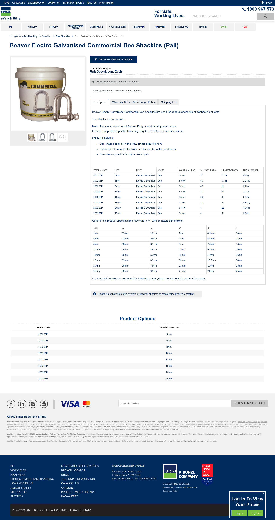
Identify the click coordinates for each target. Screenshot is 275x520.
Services (16, 496)
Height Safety (20, 487)
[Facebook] (11, 404)
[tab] (99, 102)
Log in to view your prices (115, 59)
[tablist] (178, 192)
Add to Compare (102, 68)
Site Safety (18, 492)
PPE (12, 466)
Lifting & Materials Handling (32, 479)
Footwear (17, 474)
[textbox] (223, 16)
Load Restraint (21, 483)
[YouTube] (44, 404)
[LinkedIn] (22, 404)
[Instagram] (33, 404)
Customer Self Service (183, 487)
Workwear (18, 470)
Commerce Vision (170, 491)
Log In (239, 513)
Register (256, 513)
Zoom (52, 96)
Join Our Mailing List (249, 403)
